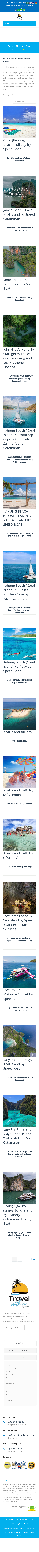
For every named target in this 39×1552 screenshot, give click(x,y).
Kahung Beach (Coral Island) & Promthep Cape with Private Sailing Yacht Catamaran (19, 459)
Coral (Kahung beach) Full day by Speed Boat (19, 159)
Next (33, 1259)
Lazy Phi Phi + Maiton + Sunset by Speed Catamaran (19, 1008)
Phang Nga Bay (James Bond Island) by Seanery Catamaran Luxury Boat (19, 1235)
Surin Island (10, 1383)
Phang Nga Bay (11, 1400)
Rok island (9, 1378)
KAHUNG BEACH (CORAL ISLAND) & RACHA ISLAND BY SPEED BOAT (19, 534)
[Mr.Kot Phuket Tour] (19, 17)
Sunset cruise (10, 1392)
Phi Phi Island (10, 1366)
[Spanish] (36, 3)
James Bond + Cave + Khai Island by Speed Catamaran (19, 228)
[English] (30, 3)
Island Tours (20, 1343)
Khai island (9, 1389)
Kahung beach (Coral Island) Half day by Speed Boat (19, 681)
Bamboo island (11, 1395)
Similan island (10, 1375)
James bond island (12, 1369)
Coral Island (10, 1372)
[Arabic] (27, 3)
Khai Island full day (19, 740)
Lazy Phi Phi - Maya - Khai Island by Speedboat (19, 1078)
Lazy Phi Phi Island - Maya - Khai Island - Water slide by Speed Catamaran (19, 1154)
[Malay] (33, 3)
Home (14, 50)
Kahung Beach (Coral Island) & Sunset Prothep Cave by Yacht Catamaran (19, 610)
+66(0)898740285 (30, 1528)
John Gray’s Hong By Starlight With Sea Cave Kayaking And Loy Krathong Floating (19, 378)
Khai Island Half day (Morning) (20, 866)
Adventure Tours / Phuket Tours (20, 1350)
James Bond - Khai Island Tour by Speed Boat (19, 298)
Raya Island (10, 1386)
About (5, 1480)
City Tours (20, 1358)
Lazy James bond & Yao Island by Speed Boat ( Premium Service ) (19, 939)
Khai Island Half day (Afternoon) (19, 803)
